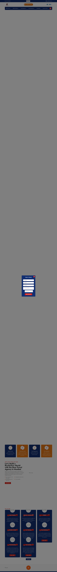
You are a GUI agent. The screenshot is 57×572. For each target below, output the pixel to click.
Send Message (28, 294)
